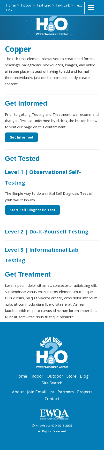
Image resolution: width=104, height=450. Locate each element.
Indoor (26, 5)
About (18, 391)
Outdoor (55, 376)
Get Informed (21, 137)
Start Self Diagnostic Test (32, 210)
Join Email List (40, 391)
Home (11, 5)
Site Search (52, 382)
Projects (84, 391)
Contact (52, 398)
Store (71, 376)
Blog (84, 376)
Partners (66, 391)
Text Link (43, 5)
